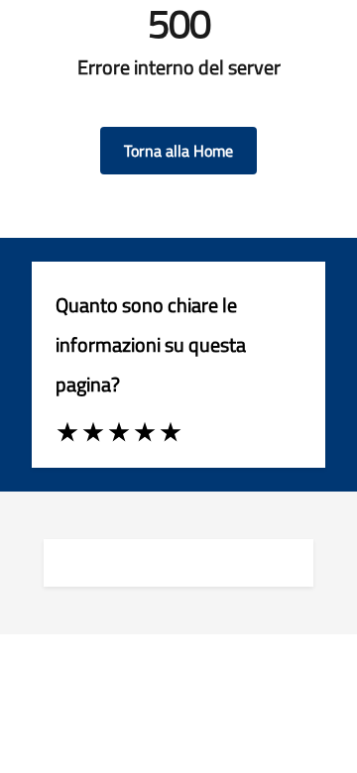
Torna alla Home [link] (178, 151)
